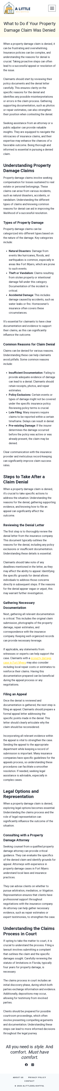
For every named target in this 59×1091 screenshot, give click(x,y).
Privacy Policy (37, 1077)
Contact (29, 1081)
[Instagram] (32, 1064)
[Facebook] (26, 1064)
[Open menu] (52, 8)
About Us (18, 1077)
